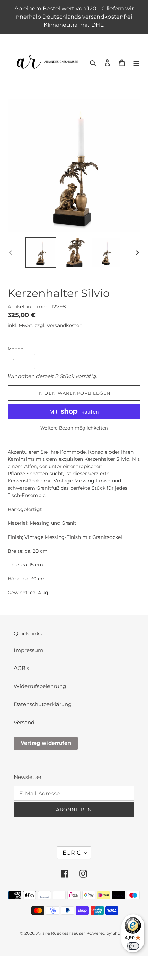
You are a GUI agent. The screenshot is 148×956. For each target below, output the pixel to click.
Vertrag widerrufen (46, 743)
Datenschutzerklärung (43, 704)
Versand (24, 722)
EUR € (72, 852)
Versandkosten (64, 325)
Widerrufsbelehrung (40, 686)
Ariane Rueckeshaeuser (60, 933)
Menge (15, 348)
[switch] (133, 946)
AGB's (21, 668)
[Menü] (136, 62)
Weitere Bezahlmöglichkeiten (74, 428)
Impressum (28, 650)
